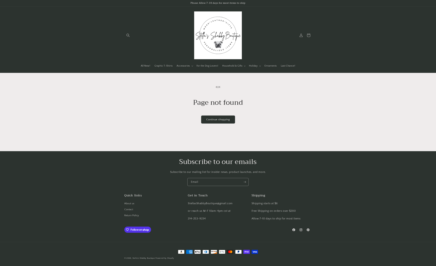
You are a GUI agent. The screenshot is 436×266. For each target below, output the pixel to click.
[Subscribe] (244, 182)
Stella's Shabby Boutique (144, 258)
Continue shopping (218, 119)
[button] (128, 35)
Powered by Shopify (164, 258)
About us (129, 203)
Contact (128, 209)
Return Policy (131, 215)
